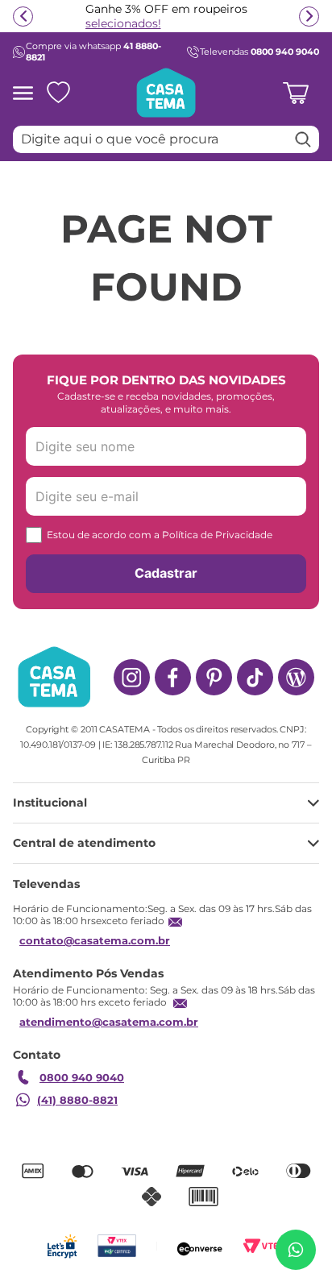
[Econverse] (199, 1246)
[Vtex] (264, 1246)
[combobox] (166, 139)
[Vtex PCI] (116, 1246)
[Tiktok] (255, 677)
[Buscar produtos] (303, 139)
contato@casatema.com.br (94, 940)
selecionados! (123, 23)
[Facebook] (173, 677)
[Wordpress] (296, 677)
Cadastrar (166, 573)
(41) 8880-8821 (77, 1099)
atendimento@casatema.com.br (108, 1021)
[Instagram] (132, 677)
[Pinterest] (214, 677)
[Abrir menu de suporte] (296, 1250)
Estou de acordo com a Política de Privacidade (159, 535)
